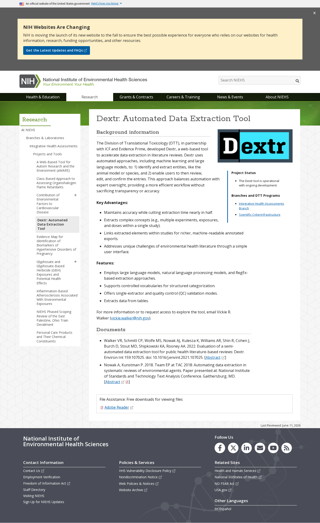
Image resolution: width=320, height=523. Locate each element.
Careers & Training (183, 97)
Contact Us (31, 470)
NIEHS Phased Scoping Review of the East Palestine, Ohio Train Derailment (54, 318)
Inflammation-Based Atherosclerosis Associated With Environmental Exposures (57, 297)
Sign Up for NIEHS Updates (43, 502)
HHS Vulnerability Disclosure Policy (145, 470)
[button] (75, 195)
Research (90, 97)
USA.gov (221, 490)
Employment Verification (41, 477)
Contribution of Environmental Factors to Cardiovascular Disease (48, 203)
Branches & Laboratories (45, 138)
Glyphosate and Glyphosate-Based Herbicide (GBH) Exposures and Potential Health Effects (50, 272)
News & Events (230, 97)
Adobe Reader (116, 407)
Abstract (213, 357)
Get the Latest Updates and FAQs (54, 50)
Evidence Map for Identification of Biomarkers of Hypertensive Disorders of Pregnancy (56, 245)
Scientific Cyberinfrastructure (259, 214)
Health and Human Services (235, 470)
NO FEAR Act (224, 483)
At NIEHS (28, 130)
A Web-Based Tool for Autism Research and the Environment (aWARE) (55, 166)
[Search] (297, 81)
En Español (223, 509)
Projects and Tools (47, 154)
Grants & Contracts (136, 97)
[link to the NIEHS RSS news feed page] (286, 448)
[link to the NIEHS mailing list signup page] (260, 448)
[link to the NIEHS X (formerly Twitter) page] (233, 448)
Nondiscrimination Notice (138, 477)
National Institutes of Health (236, 477)
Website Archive (131, 490)
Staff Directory (34, 489)
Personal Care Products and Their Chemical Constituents (54, 336)
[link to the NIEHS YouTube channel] (273, 448)
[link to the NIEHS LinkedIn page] (246, 448)
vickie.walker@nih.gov (130, 318)
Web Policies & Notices (136, 483)
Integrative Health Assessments (54, 146)
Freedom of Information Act (44, 483)
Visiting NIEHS (33, 495)
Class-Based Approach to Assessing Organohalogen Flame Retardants (56, 182)
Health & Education (43, 97)
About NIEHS (277, 97)
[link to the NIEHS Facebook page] (220, 448)
